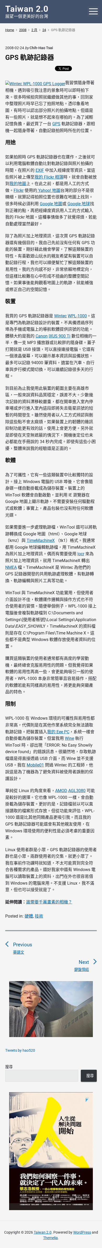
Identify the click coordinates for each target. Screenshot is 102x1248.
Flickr (19, 190)
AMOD (61, 790)
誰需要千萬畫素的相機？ (49, 902)
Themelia (50, 1238)
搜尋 (9, 1067)
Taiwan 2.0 (43, 1232)
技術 (39, 916)
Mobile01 (35, 765)
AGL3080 (77, 790)
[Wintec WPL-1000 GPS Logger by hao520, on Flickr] (35, 82)
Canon (42, 336)
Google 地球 (78, 203)
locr (80, 553)
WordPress (82, 1232)
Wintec (60, 315)
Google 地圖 (51, 203)
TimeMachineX (41, 540)
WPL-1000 (77, 315)
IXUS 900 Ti (59, 336)
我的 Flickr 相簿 (49, 177)
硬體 (29, 916)
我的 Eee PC (58, 731)
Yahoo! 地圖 (48, 190)
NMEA (11, 567)
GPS (56, 123)
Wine (69, 738)
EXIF (40, 170)
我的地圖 (17, 183)
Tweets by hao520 (20, 1050)
